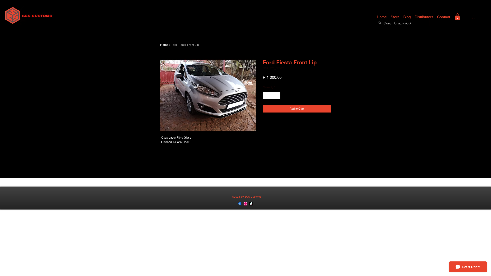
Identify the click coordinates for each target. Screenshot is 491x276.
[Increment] (277, 95)
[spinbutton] (272, 95)
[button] (457, 16)
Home (164, 45)
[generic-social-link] (240, 203)
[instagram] (245, 203)
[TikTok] (251, 203)
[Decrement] (266, 95)
